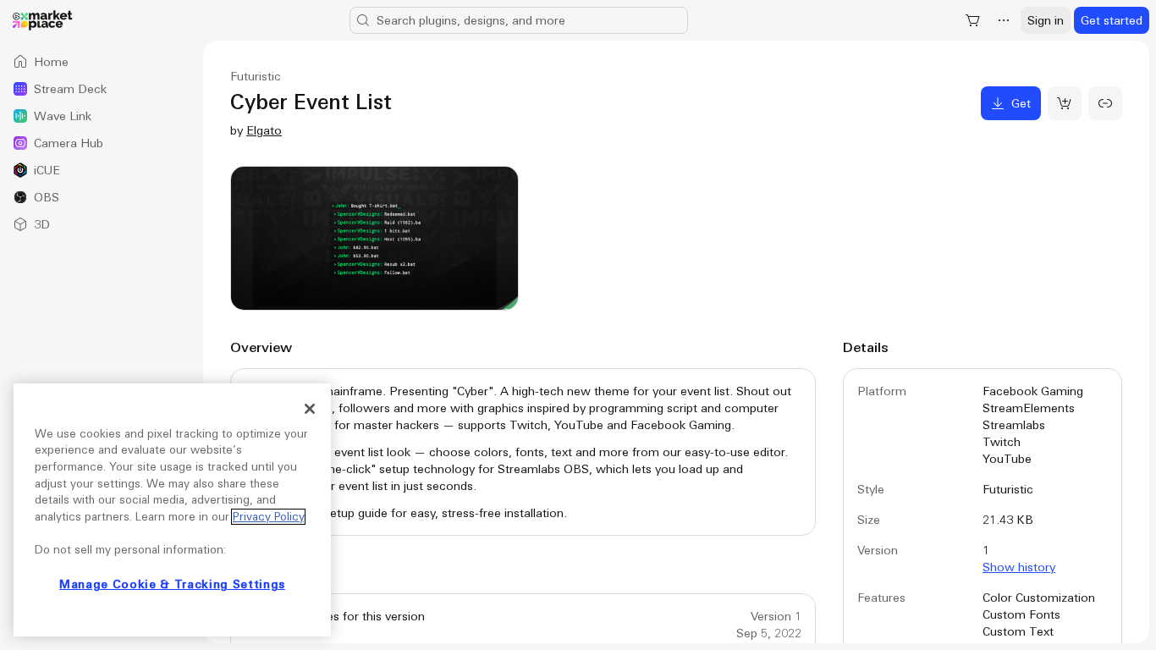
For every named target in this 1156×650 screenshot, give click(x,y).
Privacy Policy (268, 516)
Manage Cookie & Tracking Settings (172, 584)
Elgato (264, 130)
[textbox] (523, 452)
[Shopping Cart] (973, 20)
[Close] (309, 408)
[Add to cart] (1065, 103)
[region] (172, 509)
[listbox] (101, 143)
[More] (1003, 20)
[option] (101, 61)
